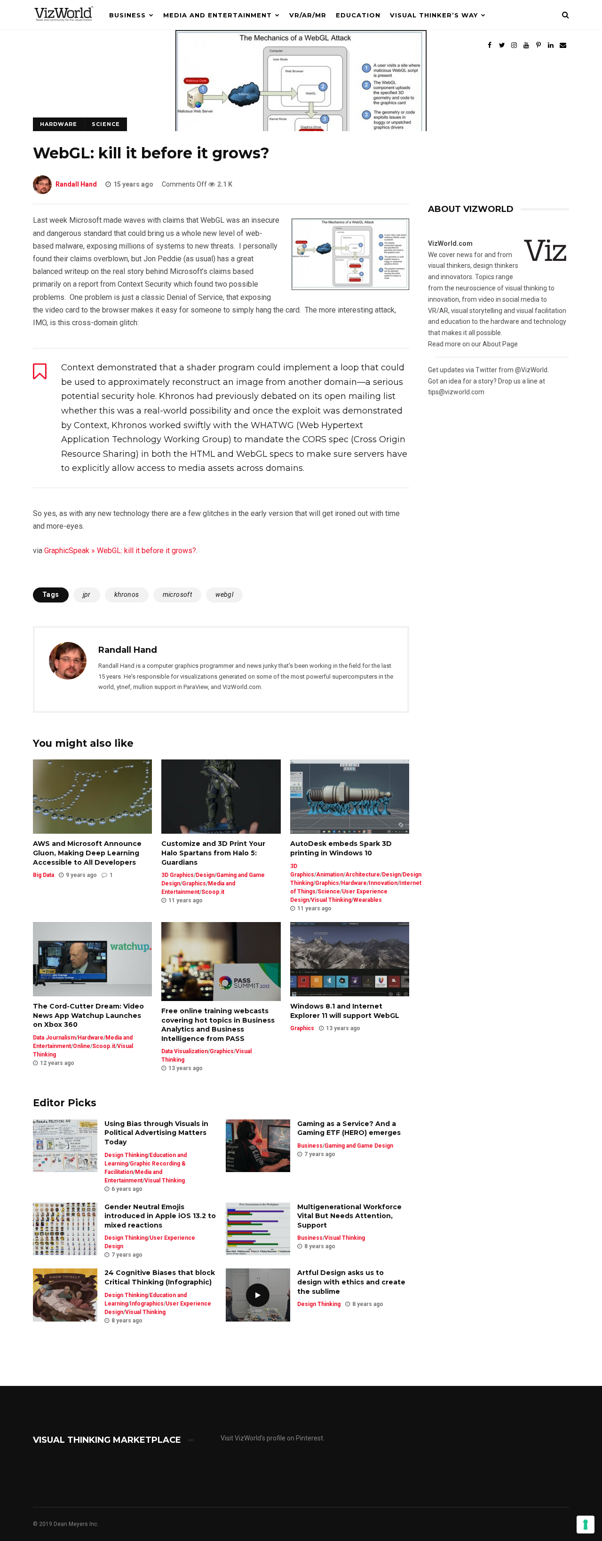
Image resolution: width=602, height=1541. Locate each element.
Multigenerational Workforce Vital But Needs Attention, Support (349, 1216)
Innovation (383, 883)
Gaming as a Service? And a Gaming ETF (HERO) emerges (349, 1128)
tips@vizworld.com (456, 392)
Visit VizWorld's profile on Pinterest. (273, 1438)
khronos (126, 594)
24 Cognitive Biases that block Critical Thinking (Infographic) (159, 1277)
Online (81, 1046)
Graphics (194, 883)
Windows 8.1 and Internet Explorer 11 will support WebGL (344, 1011)
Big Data (43, 875)
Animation (329, 874)
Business (127, 15)
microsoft (177, 594)
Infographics (147, 1303)
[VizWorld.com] (64, 27)
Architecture (362, 874)
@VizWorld (531, 370)
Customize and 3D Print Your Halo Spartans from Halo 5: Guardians (213, 852)
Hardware (58, 124)
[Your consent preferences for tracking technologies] (585, 1524)
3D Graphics (177, 875)
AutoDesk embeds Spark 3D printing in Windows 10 (341, 848)
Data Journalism (54, 1037)
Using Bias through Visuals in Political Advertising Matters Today (156, 1132)
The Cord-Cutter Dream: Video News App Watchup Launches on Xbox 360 (88, 1015)
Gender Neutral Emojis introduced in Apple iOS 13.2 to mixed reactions (160, 1216)
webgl (224, 594)
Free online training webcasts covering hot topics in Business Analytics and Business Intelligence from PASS (218, 1025)
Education (358, 15)
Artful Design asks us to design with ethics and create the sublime (351, 1281)
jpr (87, 594)
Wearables (367, 900)
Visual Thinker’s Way (434, 15)
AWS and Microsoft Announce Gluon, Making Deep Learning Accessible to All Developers (87, 852)
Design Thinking (126, 1155)
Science (106, 124)
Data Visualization (184, 1051)
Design (205, 875)
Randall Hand (76, 184)
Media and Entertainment (217, 15)
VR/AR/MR (307, 15)
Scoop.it (212, 892)
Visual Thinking (331, 900)
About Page (500, 344)
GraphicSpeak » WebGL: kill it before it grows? (120, 550)
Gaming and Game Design (359, 1145)
